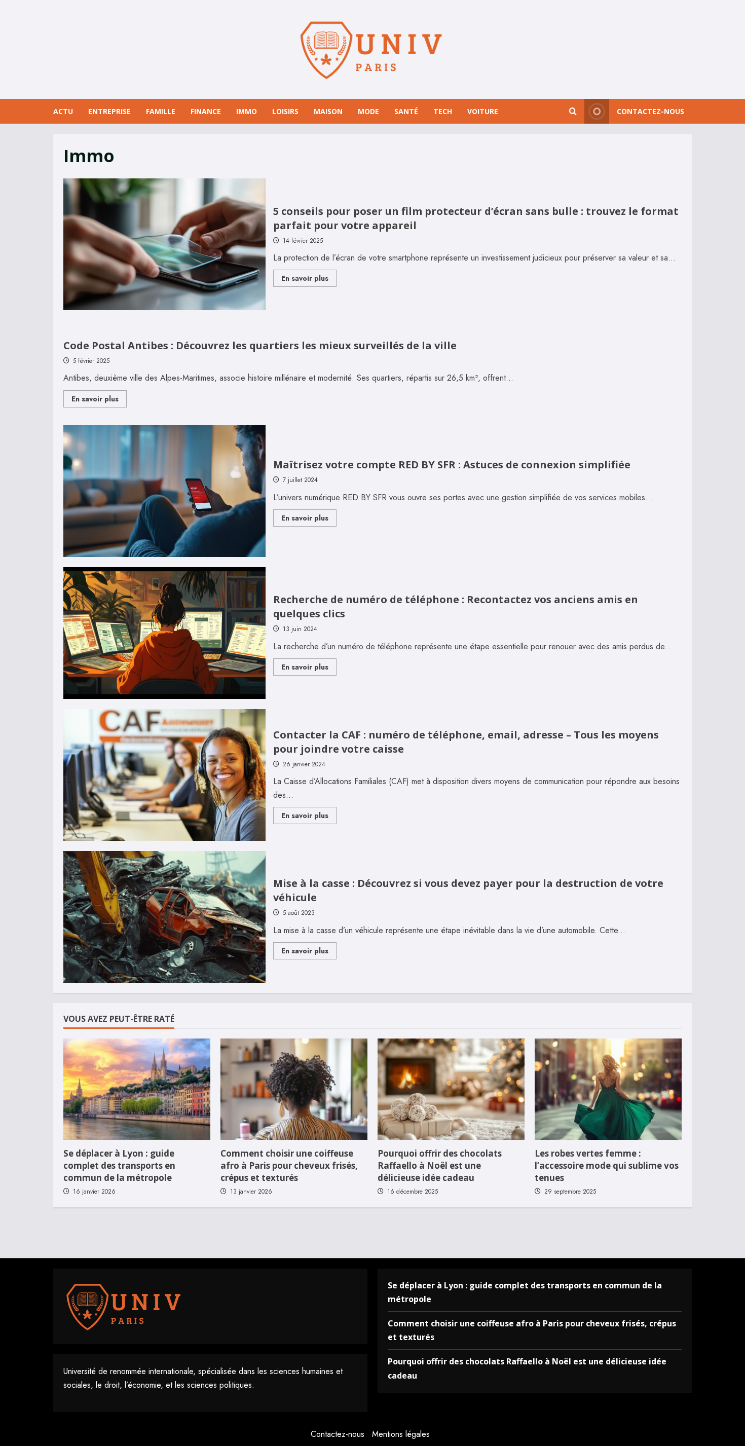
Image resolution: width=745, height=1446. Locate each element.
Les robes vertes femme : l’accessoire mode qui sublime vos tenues (607, 1165)
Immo (246, 111)
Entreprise (109, 111)
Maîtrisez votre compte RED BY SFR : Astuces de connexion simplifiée (164, 491)
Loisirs (285, 111)
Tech (442, 111)
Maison (328, 111)
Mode (368, 111)
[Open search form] (573, 111)
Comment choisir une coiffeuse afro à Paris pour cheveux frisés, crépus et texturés (289, 1165)
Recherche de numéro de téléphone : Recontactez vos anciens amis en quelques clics (164, 633)
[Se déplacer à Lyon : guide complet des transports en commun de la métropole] (136, 1089)
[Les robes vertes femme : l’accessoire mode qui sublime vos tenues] (608, 1089)
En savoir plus (309, 280)
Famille (160, 111)
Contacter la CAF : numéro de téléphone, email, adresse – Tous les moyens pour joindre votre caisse (164, 775)
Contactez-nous (650, 111)
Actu (63, 111)
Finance (206, 111)
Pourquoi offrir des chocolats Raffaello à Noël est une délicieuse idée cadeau (440, 1165)
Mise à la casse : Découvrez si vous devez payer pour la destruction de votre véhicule (164, 917)
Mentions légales (401, 1434)
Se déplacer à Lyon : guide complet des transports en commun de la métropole (119, 1165)
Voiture (482, 111)
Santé (406, 111)
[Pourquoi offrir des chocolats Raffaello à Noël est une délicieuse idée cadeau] (451, 1089)
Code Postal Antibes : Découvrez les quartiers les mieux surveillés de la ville (260, 345)
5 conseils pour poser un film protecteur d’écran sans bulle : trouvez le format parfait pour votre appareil (164, 244)
